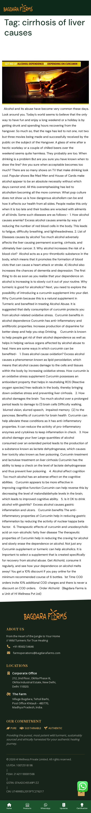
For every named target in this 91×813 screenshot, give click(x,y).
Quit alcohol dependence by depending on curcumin (45, 49)
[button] (82, 786)
